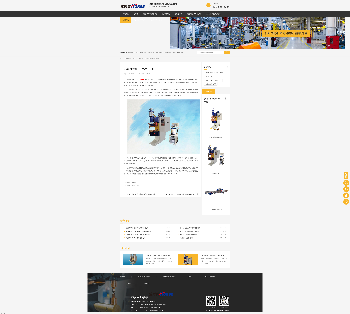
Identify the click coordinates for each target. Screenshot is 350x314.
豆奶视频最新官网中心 (169, 277)
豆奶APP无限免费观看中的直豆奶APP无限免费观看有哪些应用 (183, 194)
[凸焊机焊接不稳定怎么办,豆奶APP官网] (132, 7)
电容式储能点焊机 (178, 52)
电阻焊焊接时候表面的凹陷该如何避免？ (139, 231)
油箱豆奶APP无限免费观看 (163, 52)
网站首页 (126, 14)
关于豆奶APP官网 (139, 20)
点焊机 (136, 14)
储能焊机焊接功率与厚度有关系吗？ (159, 255)
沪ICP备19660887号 (217, 310)
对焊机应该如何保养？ (187, 238)
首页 (134, 58)
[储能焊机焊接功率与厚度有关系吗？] (133, 259)
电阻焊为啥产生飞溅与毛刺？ (135, 238)
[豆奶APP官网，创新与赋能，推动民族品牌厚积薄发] (257, 48)
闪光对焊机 (166, 14)
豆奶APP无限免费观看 (150, 14)
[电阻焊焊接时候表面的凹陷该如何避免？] (188, 259)
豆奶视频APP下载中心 (194, 14)
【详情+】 (153, 263)
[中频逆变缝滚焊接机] (216, 119)
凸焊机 (142, 79)
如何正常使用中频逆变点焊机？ (190, 231)
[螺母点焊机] (216, 155)
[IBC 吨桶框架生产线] (216, 191)
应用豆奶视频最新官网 (213, 14)
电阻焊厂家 (151, 52)
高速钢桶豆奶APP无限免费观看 (137, 52)
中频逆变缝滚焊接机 (216, 137)
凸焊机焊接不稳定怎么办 (152, 58)
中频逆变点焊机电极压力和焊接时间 (138, 234)
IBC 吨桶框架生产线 (216, 209)
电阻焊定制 (178, 14)
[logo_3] (162, 294)
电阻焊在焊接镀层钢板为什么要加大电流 (143, 194)
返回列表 (209, 91)
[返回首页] (346, 202)
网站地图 (2, 313)
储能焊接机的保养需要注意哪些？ (191, 228)
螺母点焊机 (216, 173)
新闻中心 (190, 277)
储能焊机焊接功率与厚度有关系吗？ (138, 228)
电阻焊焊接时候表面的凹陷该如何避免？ (214, 255)
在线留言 (129, 283)
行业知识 (140, 58)
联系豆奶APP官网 (156, 20)
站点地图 (146, 283)
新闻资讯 (126, 20)
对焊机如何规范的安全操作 (189, 234)
